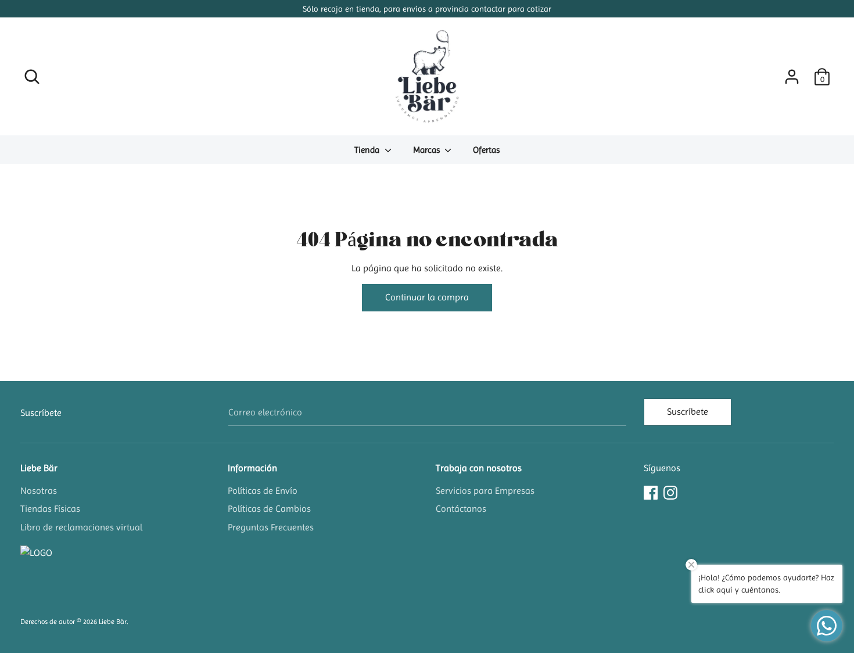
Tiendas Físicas (50, 508)
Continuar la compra (427, 297)
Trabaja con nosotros (479, 467)
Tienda (368, 150)
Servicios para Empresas (485, 490)
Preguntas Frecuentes (271, 527)
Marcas (427, 150)
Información (252, 467)
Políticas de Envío (262, 490)
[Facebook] (651, 491)
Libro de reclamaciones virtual (81, 527)
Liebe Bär (39, 467)
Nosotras (38, 490)
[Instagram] (670, 491)
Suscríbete (687, 411)
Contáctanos (461, 508)
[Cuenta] (791, 72)
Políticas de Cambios (269, 508)
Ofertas (486, 150)
